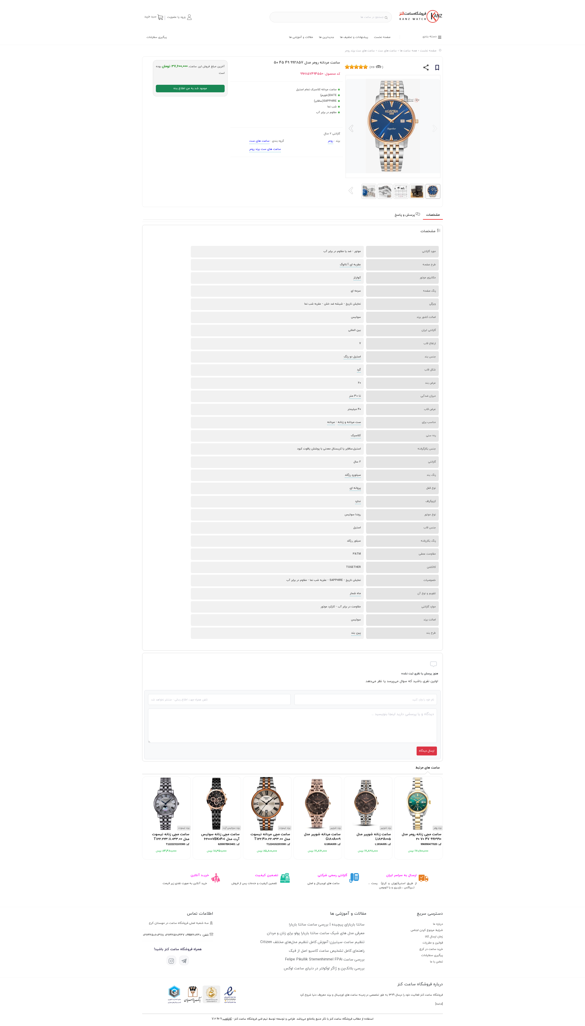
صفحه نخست (382, 37)
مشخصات (433, 215)
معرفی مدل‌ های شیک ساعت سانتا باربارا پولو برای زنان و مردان (315, 933)
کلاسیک (356, 435)
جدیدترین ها (326, 37)
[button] (179, 17)
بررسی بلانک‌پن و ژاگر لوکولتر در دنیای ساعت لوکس (324, 968)
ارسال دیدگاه (426, 751)
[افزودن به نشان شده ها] (437, 68)
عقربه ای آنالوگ (350, 265)
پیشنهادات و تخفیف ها (354, 37)
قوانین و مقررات (433, 943)
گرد (359, 370)
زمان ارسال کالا (434, 937)
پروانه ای (355, 488)
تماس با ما (436, 962)
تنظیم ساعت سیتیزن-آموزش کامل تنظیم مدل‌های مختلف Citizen (312, 942)
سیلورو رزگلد (353, 475)
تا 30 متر (355, 396)
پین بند (356, 633)
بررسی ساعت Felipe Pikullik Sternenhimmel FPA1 (324, 959)
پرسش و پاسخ (405, 215)
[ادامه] (439, 1004)
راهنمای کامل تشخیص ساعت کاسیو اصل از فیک (326, 950)
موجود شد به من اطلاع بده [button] (190, 88)
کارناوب (227, 1019)
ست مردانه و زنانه (349, 422)
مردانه (331, 422)
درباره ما (438, 924)
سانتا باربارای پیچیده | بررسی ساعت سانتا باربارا (326, 924)
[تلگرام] (184, 960)
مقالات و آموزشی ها (301, 37)
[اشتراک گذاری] (426, 68)
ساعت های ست (259, 141)
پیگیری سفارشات (156, 37)
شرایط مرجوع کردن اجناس (427, 930)
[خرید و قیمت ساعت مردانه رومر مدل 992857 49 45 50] (420, 23)
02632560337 (174, 935)
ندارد (358, 501)
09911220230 (193, 935)
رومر (330, 141)
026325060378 (153, 935)
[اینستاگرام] (171, 960)
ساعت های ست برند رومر (265, 149)
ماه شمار (355, 593)
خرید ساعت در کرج (431, 949)
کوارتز (357, 278)
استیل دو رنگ (352, 357)
